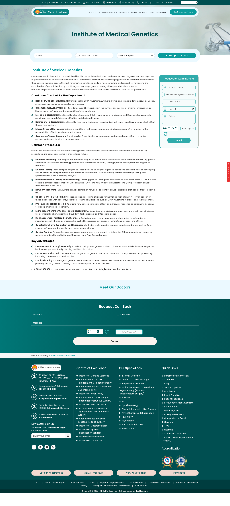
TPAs (166, 425)
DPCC (37, 482)
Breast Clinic (128, 428)
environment (161, 12)
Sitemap (168, 429)
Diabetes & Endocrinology (135, 379)
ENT (124, 401)
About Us (169, 379)
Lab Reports (111, 2)
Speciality (44, 355)
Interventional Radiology (91, 436)
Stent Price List (172, 395)
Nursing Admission (50, 2)
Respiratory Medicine (133, 383)
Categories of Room (174, 414)
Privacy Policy (136, 482)
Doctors (134, 12)
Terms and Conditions (160, 482)
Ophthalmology (130, 405)
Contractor (141, 485)
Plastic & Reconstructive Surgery (139, 409)
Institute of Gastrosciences (93, 425)
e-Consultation (92, 2)
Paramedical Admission (176, 375)
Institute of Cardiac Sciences (94, 375)
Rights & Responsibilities (112, 482)
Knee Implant (171, 406)
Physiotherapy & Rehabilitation (138, 413)
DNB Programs (172, 410)
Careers (169, 2)
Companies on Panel (175, 418)
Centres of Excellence (106, 12)
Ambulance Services (175, 433)
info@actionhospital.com (53, 398)
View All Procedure (94, 472)
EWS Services (78, 482)
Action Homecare (72, 2)
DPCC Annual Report (55, 482)
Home (34, 355)
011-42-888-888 (47, 389)
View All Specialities (136, 472)
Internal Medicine (131, 375)
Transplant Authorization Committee (111, 485)
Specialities (122, 12)
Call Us (144, 2)
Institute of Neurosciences (92, 404)
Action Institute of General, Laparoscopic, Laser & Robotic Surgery (93, 411)
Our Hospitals (89, 12)
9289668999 (45, 417)
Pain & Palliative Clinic (133, 424)
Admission (169, 391)
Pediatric (126, 397)
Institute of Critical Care (91, 440)
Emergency (228, 172)
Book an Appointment (183, 12)
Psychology (128, 420)
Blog (166, 383)
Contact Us (158, 2)
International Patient (146, 12)
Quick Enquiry (128, 2)
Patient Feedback (173, 398)
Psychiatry (127, 416)
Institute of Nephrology (91, 393)
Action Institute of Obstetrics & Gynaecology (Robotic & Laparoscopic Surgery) (137, 390)
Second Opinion (172, 387)
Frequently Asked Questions (178, 402)
